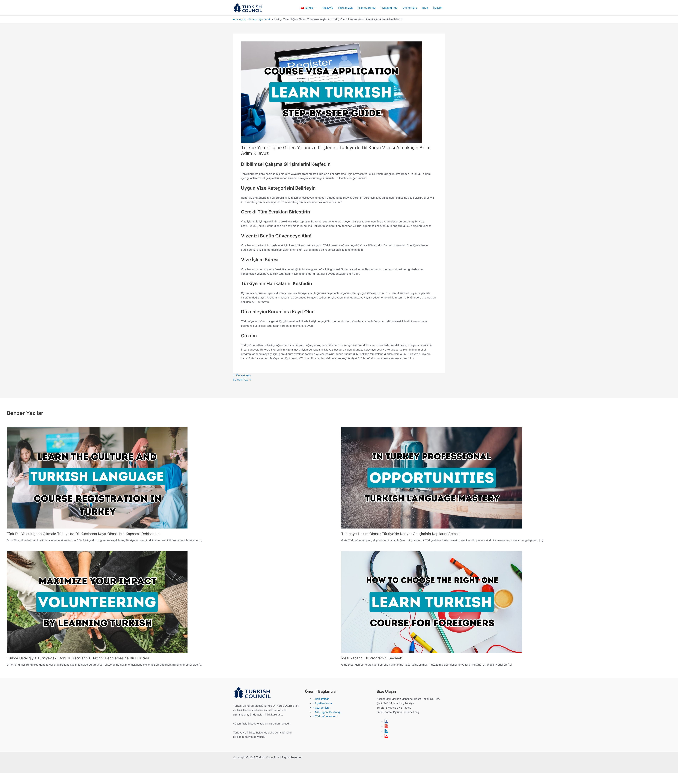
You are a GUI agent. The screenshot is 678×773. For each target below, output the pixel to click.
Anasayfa (327, 7)
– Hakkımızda (321, 698)
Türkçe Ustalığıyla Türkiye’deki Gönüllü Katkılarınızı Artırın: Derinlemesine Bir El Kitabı (78, 658)
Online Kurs (410, 7)
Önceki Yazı (242, 375)
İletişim (437, 7)
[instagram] (386, 726)
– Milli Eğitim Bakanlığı (327, 712)
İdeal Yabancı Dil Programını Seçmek (371, 658)
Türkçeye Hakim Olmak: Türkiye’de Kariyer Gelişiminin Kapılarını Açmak (400, 534)
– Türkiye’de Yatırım (325, 716)
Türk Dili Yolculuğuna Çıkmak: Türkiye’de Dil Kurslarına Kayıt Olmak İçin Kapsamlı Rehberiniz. (83, 534)
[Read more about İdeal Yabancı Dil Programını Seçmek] (431, 601)
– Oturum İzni (321, 707)
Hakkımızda (345, 7)
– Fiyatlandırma (322, 703)
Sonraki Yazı (242, 379)
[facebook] (386, 721)
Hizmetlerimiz (366, 7)
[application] (314, 8)
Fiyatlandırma (388, 7)
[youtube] (386, 736)
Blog (425, 7)
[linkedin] (386, 731)
